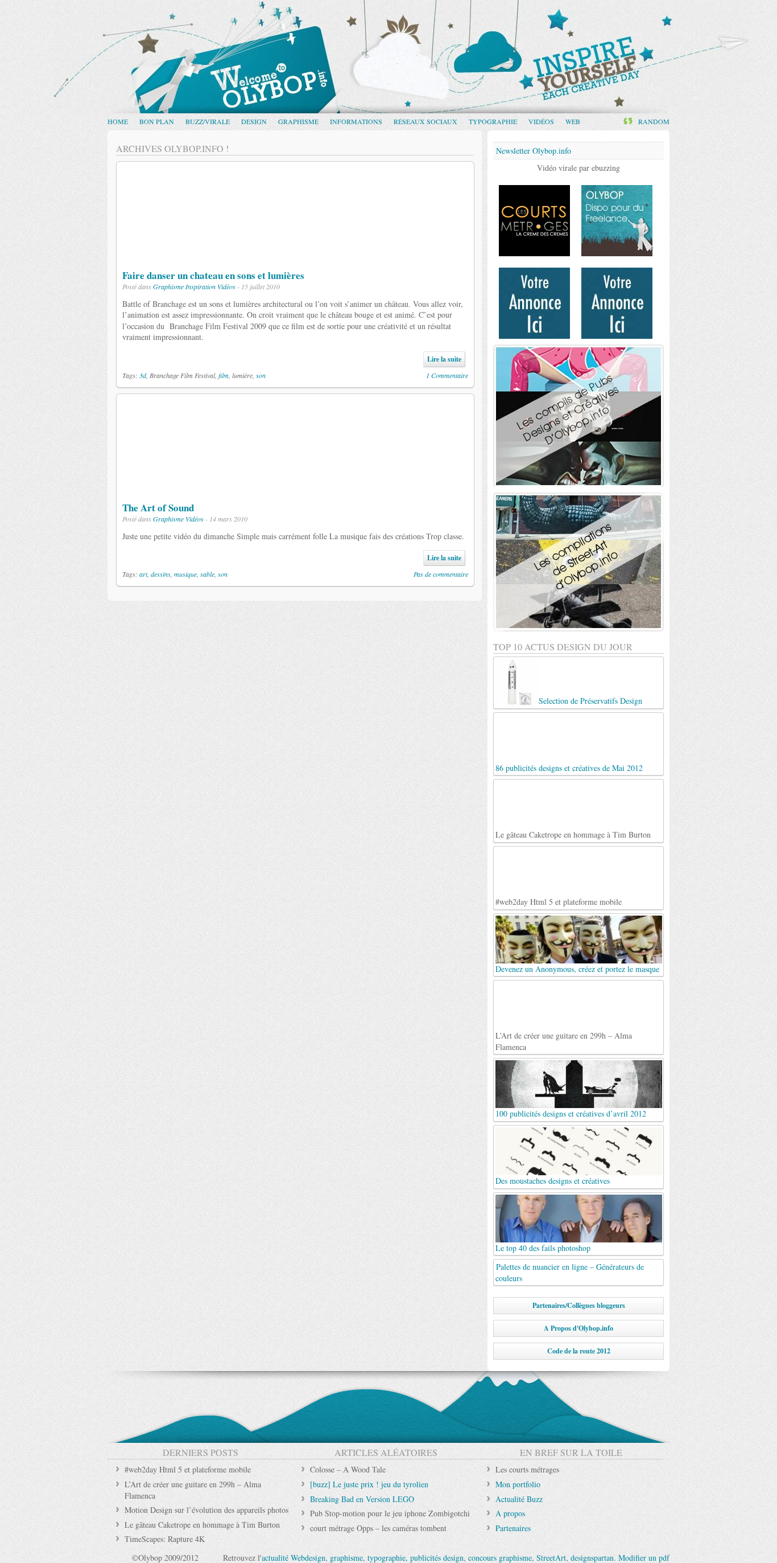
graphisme (346, 1557)
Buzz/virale (207, 121)
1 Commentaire (447, 375)
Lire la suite (444, 359)
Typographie (493, 121)
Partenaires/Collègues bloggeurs (578, 1305)
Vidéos (541, 121)
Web (572, 121)
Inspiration (200, 286)
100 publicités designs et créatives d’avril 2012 (570, 1113)
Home (118, 121)
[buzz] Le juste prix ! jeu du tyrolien (369, 1484)
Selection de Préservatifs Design (590, 700)
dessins (161, 574)
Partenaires (513, 1528)
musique (185, 574)
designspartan (592, 1557)
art (143, 574)
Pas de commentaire (441, 574)
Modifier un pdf (643, 1557)
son (261, 375)
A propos (510, 1513)
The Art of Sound (158, 508)
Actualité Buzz (519, 1499)
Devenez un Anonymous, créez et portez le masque (577, 968)
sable (207, 574)
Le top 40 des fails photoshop (542, 1247)
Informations (356, 121)
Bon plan (156, 121)
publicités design (437, 1557)
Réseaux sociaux (425, 121)
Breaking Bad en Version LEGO (362, 1499)
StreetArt (551, 1557)
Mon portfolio (517, 1484)
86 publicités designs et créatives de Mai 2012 (569, 767)
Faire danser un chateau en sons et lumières (213, 275)
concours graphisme (500, 1557)
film (223, 375)
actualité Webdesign (293, 1557)
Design (254, 121)
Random (653, 121)
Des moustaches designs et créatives (552, 1180)
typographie (386, 1557)
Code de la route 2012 (578, 1351)
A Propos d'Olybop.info (578, 1328)
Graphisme (298, 121)
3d (142, 375)
